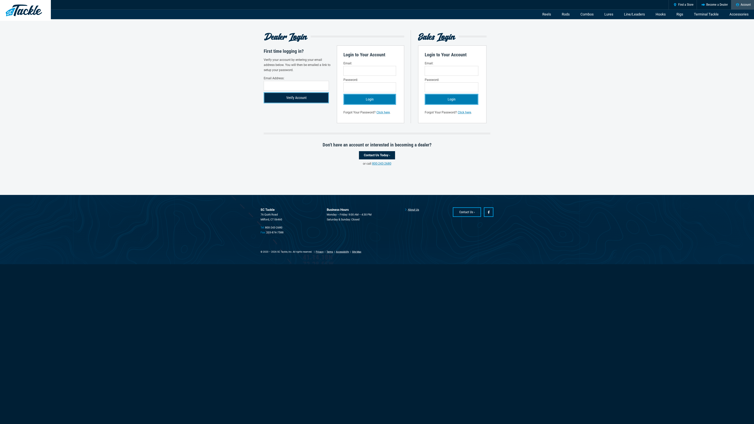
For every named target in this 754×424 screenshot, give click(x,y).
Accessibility (342, 251)
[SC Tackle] (25, 10)
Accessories (739, 14)
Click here (383, 112)
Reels (546, 14)
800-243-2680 (381, 163)
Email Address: (274, 78)
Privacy (320, 251)
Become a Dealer (717, 4)
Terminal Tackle (706, 14)
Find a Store (686, 4)
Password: (350, 80)
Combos (587, 14)
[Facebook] (488, 212)
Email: (347, 63)
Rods (566, 14)
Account (746, 4)
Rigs (679, 14)
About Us (413, 209)
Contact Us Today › (377, 155)
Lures (608, 14)
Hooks (661, 14)
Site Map (356, 251)
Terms (330, 251)
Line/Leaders (634, 14)
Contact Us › (467, 212)
